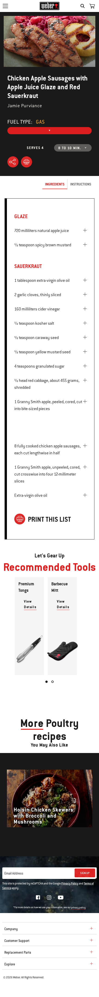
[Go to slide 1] (46, 682)
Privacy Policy (69, 883)
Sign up (85, 873)
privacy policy (78, 907)
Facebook (38, 897)
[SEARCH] (83, 6)
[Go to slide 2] (52, 682)
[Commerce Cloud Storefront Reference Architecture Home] (50, 6)
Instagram (49, 897)
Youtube (60, 897)
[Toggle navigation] (5, 6)
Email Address (13, 873)
